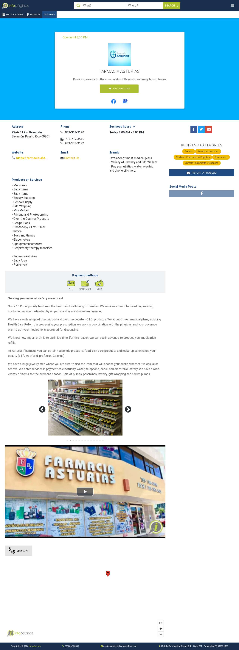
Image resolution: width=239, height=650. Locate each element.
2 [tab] (70, 441)
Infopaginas (10, 633)
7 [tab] (85, 441)
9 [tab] (91, 441)
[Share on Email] (208, 129)
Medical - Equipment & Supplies (193, 157)
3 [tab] (73, 441)
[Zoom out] (161, 634)
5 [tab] (79, 441)
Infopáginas (35, 646)
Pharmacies (221, 157)
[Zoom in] (161, 628)
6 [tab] (82, 441)
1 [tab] (67, 441)
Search (170, 5)
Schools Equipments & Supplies (201, 163)
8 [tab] (88, 441)
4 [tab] (76, 441)
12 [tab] (100, 441)
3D (160, 622)
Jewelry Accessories (208, 151)
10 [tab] (94, 441)
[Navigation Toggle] (232, 5)
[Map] (85, 592)
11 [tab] (97, 441)
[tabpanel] (85, 408)
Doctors (49, 14)
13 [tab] (103, 441)
